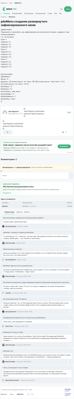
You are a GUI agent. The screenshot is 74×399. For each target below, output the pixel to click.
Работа (26, 212)
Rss (60, 13)
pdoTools (5, 206)
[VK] (71, 3)
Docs (11, 3)
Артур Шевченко (10, 226)
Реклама (69, 152)
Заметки (19, 212)
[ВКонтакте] (63, 132)
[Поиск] (71, 175)
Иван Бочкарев (10, 243)
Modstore (4, 3)
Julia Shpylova (13, 111)
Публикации (28, 13)
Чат (55, 13)
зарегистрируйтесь (23, 167)
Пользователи (40, 13)
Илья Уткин (9, 326)
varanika (8, 293)
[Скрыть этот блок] (71, 141)
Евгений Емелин (10, 259)
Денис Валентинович (12, 380)
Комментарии (17, 13)
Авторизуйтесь (8, 167)
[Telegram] (67, 3)
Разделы (7, 13)
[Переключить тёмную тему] (61, 9)
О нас (49, 13)
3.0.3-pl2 (25, 206)
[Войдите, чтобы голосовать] (5, 132)
